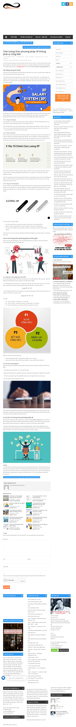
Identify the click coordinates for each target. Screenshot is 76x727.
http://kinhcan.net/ (36, 692)
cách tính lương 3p (18, 477)
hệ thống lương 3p (28, 477)
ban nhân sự (10, 668)
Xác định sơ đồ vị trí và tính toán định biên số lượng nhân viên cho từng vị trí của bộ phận (63, 200)
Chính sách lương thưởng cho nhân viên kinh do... (16, 518)
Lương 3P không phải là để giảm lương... (16, 525)
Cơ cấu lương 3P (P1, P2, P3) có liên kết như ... (39, 496)
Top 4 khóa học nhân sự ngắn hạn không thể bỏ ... (16, 511)
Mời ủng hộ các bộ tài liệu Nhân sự (62, 295)
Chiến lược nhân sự (32, 616)
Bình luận (5, 539)
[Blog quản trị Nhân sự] (11, 5)
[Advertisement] (38, 21)
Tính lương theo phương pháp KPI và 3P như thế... (38, 503)
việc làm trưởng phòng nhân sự (10, 670)
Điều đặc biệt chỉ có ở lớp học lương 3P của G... (40, 525)
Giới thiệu (14, 37)
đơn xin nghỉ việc (14, 664)
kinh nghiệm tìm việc (10, 666)
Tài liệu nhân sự (32, 657)
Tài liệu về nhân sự (26, 37)
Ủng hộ (68, 37)
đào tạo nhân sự (11, 661)
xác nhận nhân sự (14, 659)
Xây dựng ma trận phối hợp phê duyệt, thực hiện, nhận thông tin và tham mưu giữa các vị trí (63, 184)
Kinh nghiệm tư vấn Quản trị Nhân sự (37, 634)
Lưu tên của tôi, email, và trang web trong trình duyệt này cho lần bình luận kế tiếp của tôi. (24, 575)
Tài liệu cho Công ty (11, 41)
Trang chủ (6, 37)
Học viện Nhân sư (26, 41)
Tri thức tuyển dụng (32, 665)
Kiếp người (30, 632)
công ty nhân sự (16, 673)
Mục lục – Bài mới (41, 37)
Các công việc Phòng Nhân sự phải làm (37, 603)
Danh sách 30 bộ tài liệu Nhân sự (62, 297)
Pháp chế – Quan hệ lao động (35, 647)
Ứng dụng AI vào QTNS (33, 676)
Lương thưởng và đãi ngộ (34, 645)
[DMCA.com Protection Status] (60, 651)
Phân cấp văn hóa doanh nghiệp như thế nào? (35, 47)
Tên (4, 559)
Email (29, 559)
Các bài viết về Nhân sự (33, 601)
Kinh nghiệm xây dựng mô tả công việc (37, 638)
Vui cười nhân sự (32, 680)
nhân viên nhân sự (12, 663)
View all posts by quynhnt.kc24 (18, 485)
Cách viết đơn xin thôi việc (34, 614)
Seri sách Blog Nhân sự (14, 60)
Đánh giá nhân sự (32, 682)
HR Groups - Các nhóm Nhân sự (61, 301)
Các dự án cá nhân (56, 37)
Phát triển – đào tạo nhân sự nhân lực (37, 649)
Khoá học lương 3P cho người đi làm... (17, 503)
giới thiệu (59, 689)
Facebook (67, 4)
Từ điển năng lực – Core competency (37, 668)
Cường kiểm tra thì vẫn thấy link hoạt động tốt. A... (62, 714)
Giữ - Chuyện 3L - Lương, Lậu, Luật (35, 56)
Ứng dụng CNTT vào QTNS (34, 678)
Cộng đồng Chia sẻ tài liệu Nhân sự (62, 302)
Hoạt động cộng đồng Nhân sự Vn (36, 630)
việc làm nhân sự (12, 671)
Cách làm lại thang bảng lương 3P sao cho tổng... (15, 496)
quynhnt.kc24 (20, 56)
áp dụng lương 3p (8, 477)
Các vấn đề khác (32, 607)
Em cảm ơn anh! (59, 706)
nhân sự (5, 657)
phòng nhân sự (11, 657)
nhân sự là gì (6, 659)
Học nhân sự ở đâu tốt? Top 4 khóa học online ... (39, 511)
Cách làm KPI (6, 675)
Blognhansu (21, 66)
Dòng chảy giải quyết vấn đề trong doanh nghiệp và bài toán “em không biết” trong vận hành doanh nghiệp (62, 134)
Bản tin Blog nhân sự (33, 599)
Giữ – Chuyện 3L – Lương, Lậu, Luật (36, 626)
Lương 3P (37, 477)
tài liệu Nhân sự (27, 60)
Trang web (5, 566)
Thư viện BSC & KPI (32, 663)
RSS (71, 4)
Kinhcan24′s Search (35, 698)
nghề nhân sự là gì (18, 668)
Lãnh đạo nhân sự (32, 642)
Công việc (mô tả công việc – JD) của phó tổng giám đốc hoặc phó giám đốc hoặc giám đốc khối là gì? (63, 153)
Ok (56, 700)
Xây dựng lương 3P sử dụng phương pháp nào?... (39, 518)
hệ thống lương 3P (28, 426)
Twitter (63, 4)
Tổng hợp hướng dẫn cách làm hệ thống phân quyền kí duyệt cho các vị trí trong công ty (63, 190)
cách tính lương (8, 673)
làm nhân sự (18, 657)
